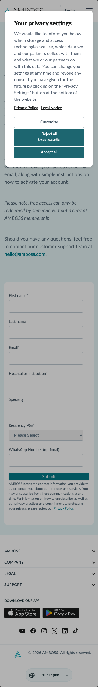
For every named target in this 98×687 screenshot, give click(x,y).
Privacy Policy (26, 108)
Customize (49, 122)
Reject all (49, 136)
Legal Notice (51, 108)
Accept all (49, 152)
